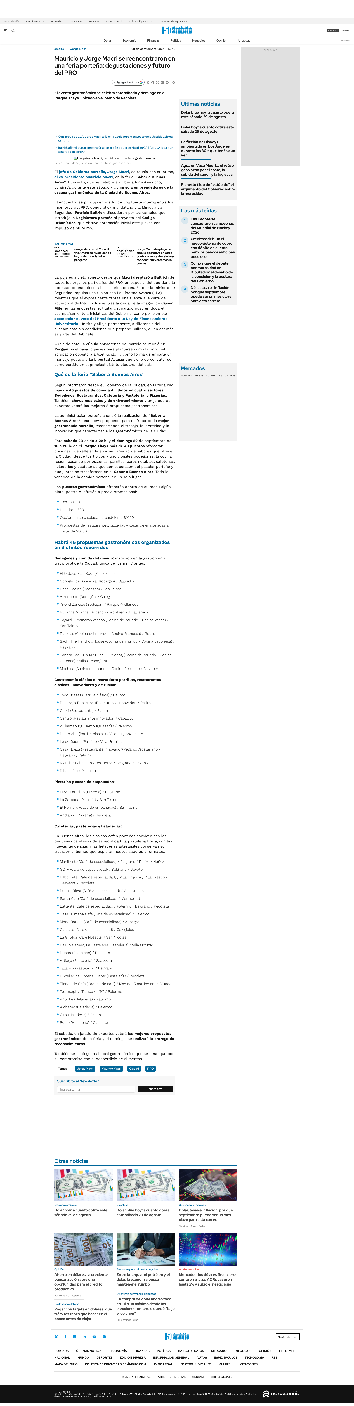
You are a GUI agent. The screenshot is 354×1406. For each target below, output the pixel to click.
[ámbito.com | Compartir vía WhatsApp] (147, 82)
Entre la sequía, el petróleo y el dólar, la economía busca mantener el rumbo (143, 1279)
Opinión (221, 40)
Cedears (230, 375)
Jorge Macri (78, 48)
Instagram (74, 1336)
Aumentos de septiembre (173, 21)
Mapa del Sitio (66, 1364)
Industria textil (114, 21)
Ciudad (134, 1069)
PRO (150, 1069)
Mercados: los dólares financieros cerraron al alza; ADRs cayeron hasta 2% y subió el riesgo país (208, 1279)
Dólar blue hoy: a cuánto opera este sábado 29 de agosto (207, 114)
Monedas (186, 375)
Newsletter (345, 40)
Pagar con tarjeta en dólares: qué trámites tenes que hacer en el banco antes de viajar (83, 1314)
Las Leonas (76, 21)
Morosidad (57, 21)
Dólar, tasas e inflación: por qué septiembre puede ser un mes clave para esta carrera (211, 294)
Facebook (65, 1336)
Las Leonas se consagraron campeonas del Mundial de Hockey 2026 (212, 226)
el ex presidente (83, 177)
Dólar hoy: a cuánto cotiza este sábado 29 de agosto (207, 129)
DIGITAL (136, 1377)
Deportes (104, 1358)
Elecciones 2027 (35, 21)
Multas (224, 1364)
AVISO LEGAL (163, 1364)
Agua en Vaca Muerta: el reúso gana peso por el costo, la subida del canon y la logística (207, 170)
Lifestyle (287, 1351)
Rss (274, 1358)
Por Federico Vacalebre (67, 1295)
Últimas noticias (89, 1351)
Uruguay (244, 40)
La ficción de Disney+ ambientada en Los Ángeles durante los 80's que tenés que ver (208, 148)
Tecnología (254, 1358)
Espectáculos (225, 1358)
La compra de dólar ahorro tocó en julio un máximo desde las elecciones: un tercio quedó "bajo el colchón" (146, 1306)
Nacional (62, 1358)
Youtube (94, 1336)
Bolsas (199, 375)
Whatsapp (104, 1336)
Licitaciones (248, 1364)
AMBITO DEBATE (212, 1377)
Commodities (214, 375)
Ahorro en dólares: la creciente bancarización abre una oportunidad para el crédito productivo (81, 1281)
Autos (202, 1358)
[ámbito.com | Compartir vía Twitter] (157, 82)
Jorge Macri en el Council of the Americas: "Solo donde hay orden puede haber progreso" (93, 254)
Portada (61, 1351)
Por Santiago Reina (127, 1320)
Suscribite (155, 1089)
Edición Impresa (133, 1358)
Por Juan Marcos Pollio (192, 1226)
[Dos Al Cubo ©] (281, 1394)
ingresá (345, 31)
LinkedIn (84, 1336)
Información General (171, 1358)
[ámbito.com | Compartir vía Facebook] (152, 82)
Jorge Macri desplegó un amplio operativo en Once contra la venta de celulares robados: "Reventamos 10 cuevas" (156, 256)
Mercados (219, 1351)
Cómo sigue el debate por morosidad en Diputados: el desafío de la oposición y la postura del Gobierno (212, 272)
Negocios (198, 40)
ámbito (59, 48)
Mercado (94, 21)
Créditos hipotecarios (140, 21)
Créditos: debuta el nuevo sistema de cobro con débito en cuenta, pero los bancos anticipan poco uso (213, 248)
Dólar (107, 40)
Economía (129, 40)
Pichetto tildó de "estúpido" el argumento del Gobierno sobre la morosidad (208, 189)
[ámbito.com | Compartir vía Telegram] (167, 82)
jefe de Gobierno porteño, (94, 172)
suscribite (333, 31)
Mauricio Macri (111, 1069)
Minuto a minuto (192, 1269)
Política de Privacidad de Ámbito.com (115, 1364)
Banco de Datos (191, 1351)
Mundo (83, 1358)
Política (176, 40)
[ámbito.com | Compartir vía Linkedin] (162, 82)
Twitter (56, 1336)
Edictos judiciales (195, 1364)
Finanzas (153, 40)
